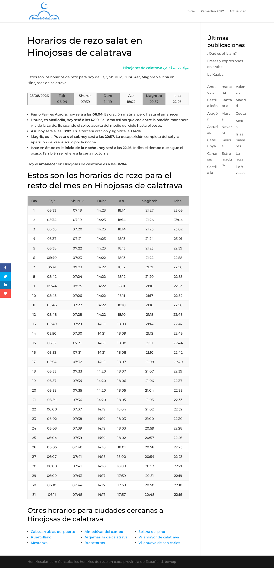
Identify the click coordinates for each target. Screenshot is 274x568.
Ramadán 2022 (212, 11)
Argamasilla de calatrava (106, 537)
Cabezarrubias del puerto (53, 532)
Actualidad (238, 11)
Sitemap (168, 562)
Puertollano (41, 537)
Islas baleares (240, 140)
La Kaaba (215, 74)
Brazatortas (95, 543)
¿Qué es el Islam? (222, 53)
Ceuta (241, 113)
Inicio (191, 11)
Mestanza (39, 543)
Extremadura (227, 159)
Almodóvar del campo (104, 532)
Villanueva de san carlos (159, 543)
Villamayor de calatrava (158, 537)
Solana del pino (151, 532)
